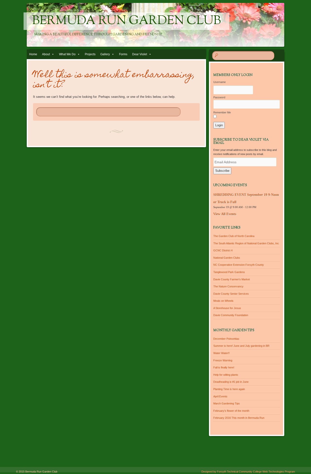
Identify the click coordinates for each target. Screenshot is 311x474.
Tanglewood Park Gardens (229, 272)
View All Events (224, 214)
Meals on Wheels (223, 300)
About (46, 54)
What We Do (67, 54)
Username (219, 82)
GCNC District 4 (223, 250)
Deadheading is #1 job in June (231, 381)
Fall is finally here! (223, 367)
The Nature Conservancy (228, 286)
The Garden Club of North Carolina (233, 236)
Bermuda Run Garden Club (126, 21)
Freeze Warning (222, 360)
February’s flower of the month (231, 410)
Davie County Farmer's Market (231, 279)
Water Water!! (221, 353)
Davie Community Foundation (230, 315)
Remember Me (222, 112)
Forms (123, 54)
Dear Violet (139, 54)
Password (219, 97)
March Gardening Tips (226, 403)
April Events (220, 396)
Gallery (105, 54)
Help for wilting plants (225, 374)
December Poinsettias (226, 338)
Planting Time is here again (229, 389)
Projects (90, 54)
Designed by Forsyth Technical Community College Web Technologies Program (248, 471)
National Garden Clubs (226, 257)
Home (33, 54)
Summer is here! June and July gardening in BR (241, 345)
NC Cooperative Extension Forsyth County (238, 264)
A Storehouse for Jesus (227, 308)
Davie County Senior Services (231, 293)
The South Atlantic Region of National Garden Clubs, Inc (246, 243)
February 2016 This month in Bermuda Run (238, 417)
